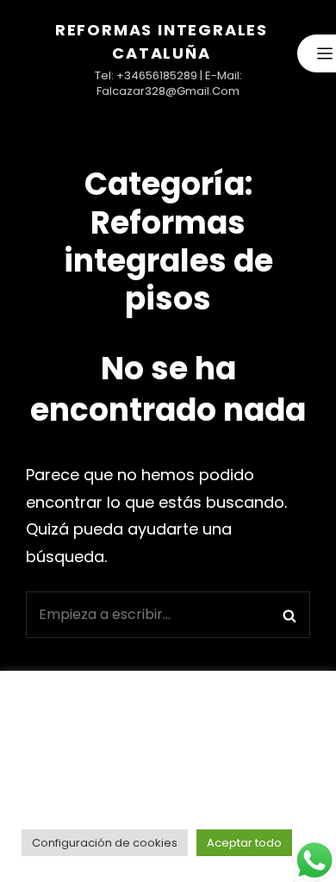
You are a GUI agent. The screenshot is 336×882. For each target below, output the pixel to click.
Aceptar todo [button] (244, 843)
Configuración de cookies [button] (104, 843)
